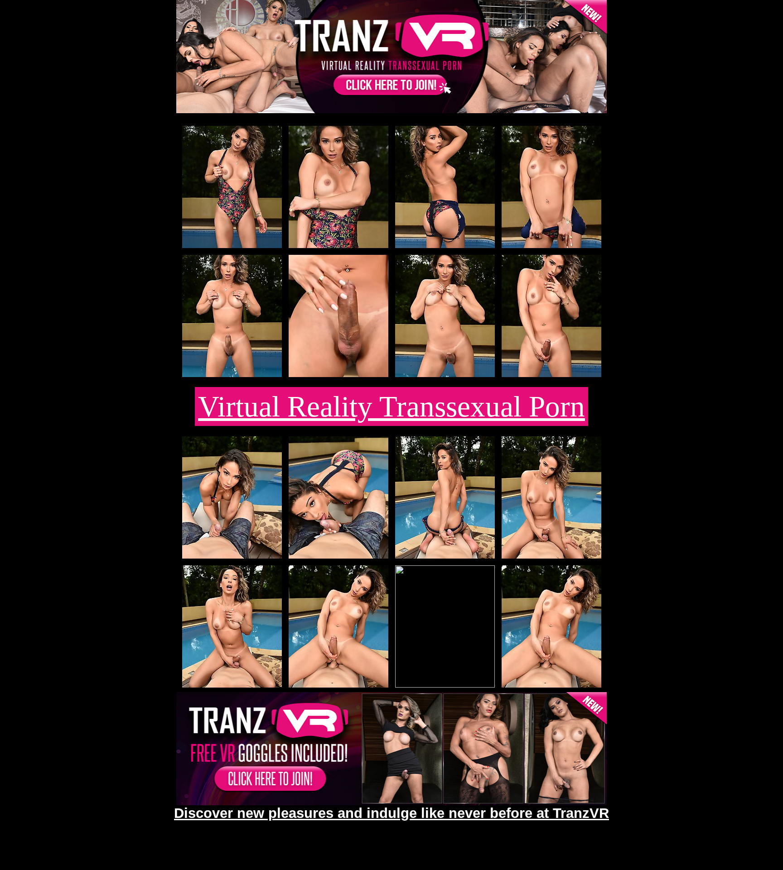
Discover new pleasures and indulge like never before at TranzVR (391, 813)
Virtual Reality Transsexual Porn (391, 406)
